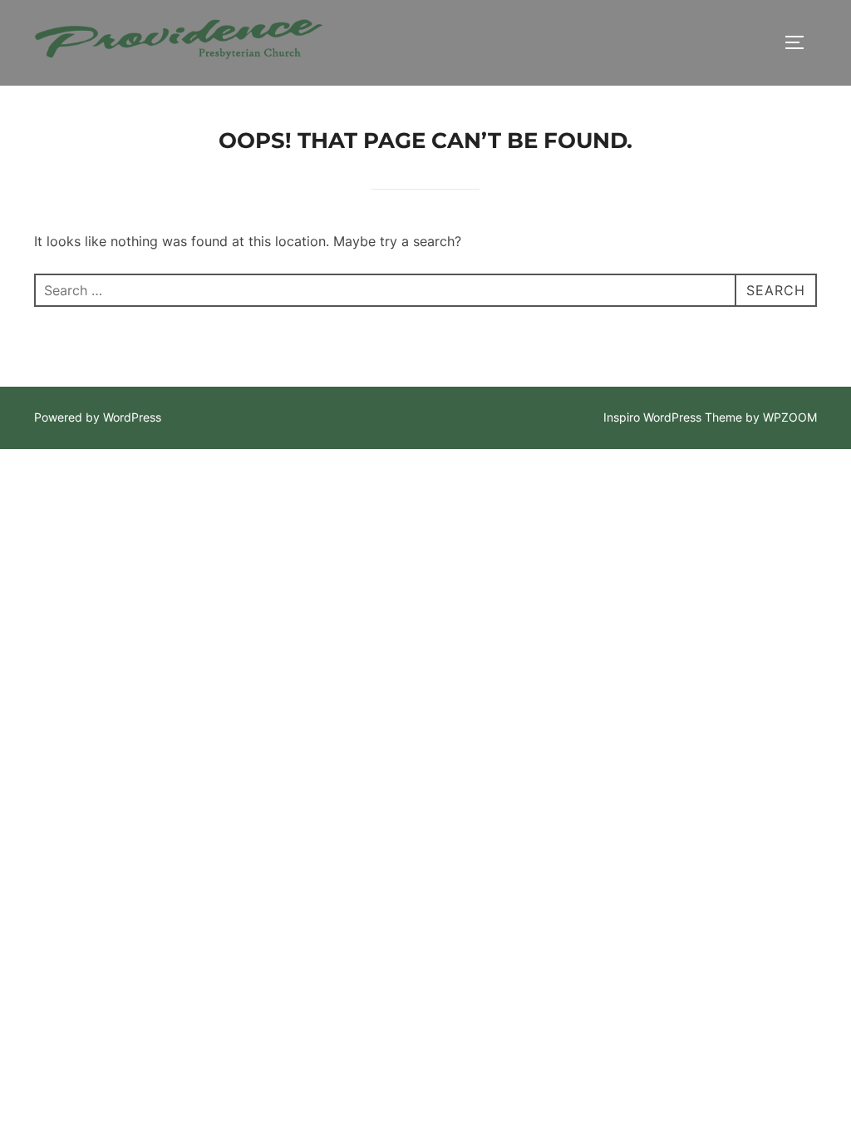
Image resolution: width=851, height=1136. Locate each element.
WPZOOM (790, 417)
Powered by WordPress (97, 417)
